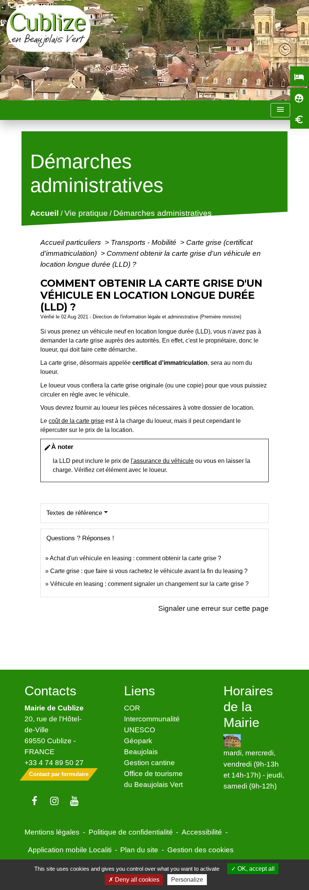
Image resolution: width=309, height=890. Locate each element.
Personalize (187, 879)
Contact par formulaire (59, 774)
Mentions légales (52, 832)
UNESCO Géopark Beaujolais (141, 741)
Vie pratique (86, 213)
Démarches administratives (162, 213)
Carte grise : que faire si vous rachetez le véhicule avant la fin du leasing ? (149, 571)
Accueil (44, 213)
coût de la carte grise (76, 421)
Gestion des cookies (200, 849)
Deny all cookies (136, 879)
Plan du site (139, 849)
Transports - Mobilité (144, 242)
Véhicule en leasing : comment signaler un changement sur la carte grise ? (149, 584)
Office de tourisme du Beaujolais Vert (153, 779)
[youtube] (74, 801)
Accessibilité (202, 832)
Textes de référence (74, 512)
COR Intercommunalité (152, 713)
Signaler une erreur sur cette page (213, 608)
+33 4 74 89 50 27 (54, 762)
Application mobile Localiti (70, 849)
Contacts (50, 690)
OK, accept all (255, 868)
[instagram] (54, 801)
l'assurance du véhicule (162, 461)
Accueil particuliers (71, 242)
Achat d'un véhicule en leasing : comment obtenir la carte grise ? (135, 558)
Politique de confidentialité (131, 832)
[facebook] (34, 801)
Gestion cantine (149, 762)
